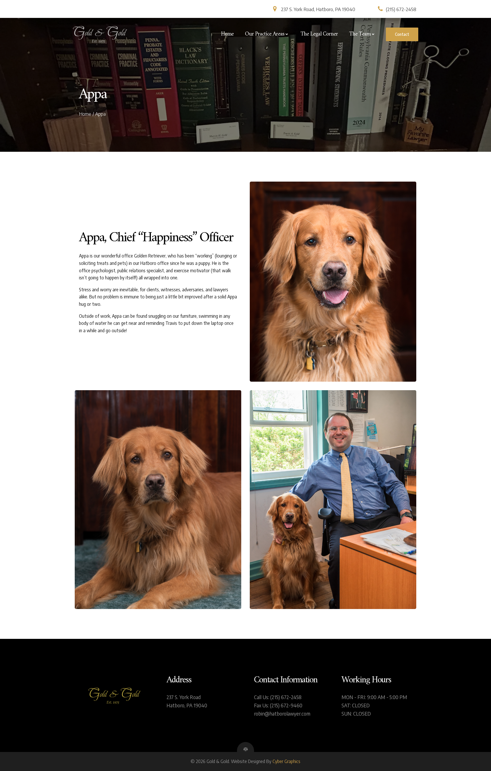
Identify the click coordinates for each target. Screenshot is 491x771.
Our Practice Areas (264, 34)
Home (227, 34)
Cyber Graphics (286, 761)
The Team (360, 34)
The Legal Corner (319, 34)
